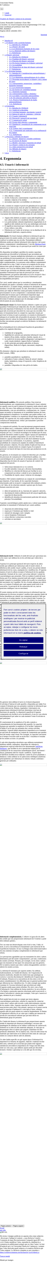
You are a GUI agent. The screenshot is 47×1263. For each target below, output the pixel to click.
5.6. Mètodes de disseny (17, 149)
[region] (23, 631)
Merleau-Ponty (40, 244)
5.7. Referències (15, 151)
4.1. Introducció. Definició (18, 108)
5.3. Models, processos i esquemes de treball (25, 143)
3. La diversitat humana (13, 71)
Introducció (9, 41)
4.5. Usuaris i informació (18, 116)
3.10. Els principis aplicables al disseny (23, 98)
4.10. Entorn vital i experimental (20, 128)
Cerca (7, 153)
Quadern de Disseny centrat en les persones (15, 19)
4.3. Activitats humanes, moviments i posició (25, 112)
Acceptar (23, 640)
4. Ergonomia (9, 106)
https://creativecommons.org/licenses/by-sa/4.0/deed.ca (19, 1252)
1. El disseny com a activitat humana (18, 43)
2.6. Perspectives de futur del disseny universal (26, 67)
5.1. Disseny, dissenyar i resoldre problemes (25, 139)
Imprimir (44, 35)
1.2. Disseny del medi (17, 47)
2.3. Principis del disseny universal (21, 61)
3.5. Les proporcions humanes (20, 88)
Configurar (24, 654)
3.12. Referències (15, 104)
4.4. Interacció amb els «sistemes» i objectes (25, 114)
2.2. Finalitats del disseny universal (21, 59)
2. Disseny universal (12, 55)
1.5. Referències (15, 53)
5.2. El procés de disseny (18, 141)
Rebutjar (23, 647)
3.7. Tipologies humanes (18, 92)
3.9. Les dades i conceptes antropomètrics (24, 96)
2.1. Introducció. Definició (18, 57)
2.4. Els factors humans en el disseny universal (26, 63)
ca (2, 9)
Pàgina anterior (6, 1226)
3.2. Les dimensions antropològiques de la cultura (27, 77)
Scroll (2, 1228)
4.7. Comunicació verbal (18, 120)
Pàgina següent (18, 1226)
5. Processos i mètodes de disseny (17, 137)
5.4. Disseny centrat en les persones (22, 145)
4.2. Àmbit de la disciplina (18, 110)
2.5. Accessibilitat (15, 65)
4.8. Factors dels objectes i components (23, 122)
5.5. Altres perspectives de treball (21, 147)
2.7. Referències (15, 69)
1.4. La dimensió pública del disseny (22, 51)
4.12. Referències (15, 135)
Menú (2, 37)
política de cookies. (32, 633)
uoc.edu (3, 1230)
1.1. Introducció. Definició (18, 45)
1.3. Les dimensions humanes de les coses (24, 49)
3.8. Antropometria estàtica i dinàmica (22, 94)
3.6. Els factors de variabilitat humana (22, 90)
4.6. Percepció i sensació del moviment (23, 118)
